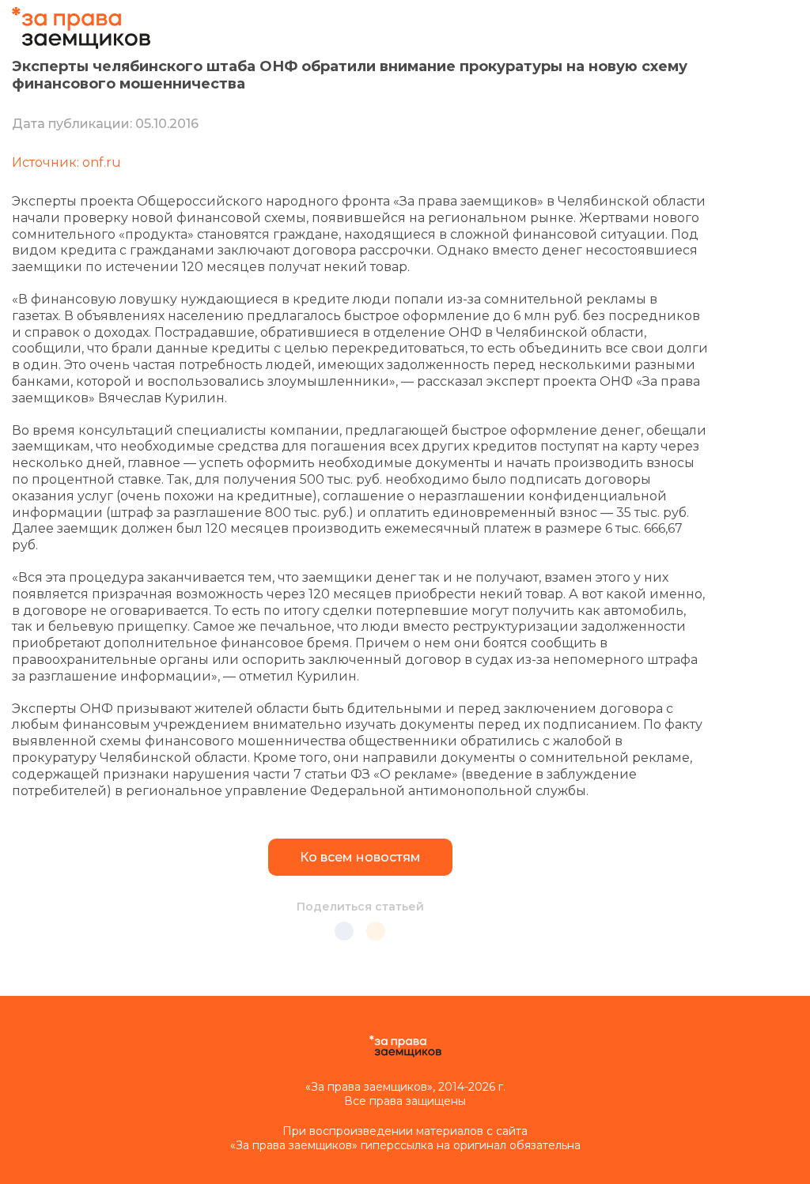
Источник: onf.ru (66, 162)
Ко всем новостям (360, 857)
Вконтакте (344, 931)
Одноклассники (375, 931)
